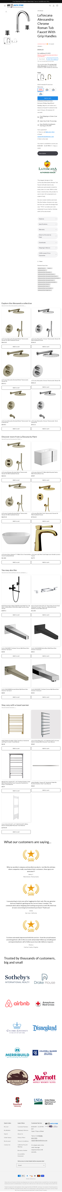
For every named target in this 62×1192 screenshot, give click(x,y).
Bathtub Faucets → (42, 268)
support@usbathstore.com (45, 136)
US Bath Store (33, 1178)
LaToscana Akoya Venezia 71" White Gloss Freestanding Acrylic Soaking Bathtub (16, 555)
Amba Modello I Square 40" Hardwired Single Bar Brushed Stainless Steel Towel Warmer (44, 783)
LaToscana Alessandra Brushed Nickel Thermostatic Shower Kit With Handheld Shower (15, 339)
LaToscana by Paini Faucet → (44, 286)
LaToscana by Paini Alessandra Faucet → (46, 280)
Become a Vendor (22, 1150)
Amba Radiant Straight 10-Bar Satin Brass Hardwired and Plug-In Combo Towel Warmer (15, 741)
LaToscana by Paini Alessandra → (45, 272)
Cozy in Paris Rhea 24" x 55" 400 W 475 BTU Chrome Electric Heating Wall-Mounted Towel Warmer (45, 741)
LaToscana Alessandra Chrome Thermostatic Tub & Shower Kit (44, 421)
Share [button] (40, 261)
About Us (20, 1134)
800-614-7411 (50, 132)
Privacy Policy (21, 1137)
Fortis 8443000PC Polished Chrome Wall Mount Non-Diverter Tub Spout (45, 690)
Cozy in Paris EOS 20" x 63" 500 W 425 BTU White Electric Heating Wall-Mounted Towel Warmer (15, 824)
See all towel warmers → (9, 707)
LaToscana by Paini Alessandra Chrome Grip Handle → (49, 278)
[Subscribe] (43, 1165)
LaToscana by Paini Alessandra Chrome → (46, 274)
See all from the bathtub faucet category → (14, 572)
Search (6, 1134)
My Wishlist (7, 1130)
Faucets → (50, 268)
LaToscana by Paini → (42, 270)
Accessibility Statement (21, 1155)
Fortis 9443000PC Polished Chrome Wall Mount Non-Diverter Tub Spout (15, 649)
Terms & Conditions (23, 1141)
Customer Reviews (23, 1126)
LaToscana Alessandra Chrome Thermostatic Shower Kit (45, 380)
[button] (5, 5)
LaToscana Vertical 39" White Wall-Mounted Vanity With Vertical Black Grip (44, 473)
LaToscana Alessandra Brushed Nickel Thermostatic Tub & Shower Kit (16, 421)
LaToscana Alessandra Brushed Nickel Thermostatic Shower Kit (15, 380)
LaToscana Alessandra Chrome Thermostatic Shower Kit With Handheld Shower (45, 339)
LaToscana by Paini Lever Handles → (45, 288)
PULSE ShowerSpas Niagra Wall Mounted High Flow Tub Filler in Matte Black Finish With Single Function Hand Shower (16, 607)
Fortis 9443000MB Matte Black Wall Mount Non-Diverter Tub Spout (44, 649)
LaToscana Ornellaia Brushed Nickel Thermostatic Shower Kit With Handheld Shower (14, 514)
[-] (40, 90)
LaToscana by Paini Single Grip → (45, 290)
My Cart (6, 1126)
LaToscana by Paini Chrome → (44, 284)
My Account (7, 1141)
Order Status (7, 1137)
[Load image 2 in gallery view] (14, 41)
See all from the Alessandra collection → (14, 305)
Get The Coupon (52, 59)
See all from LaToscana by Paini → (12, 439)
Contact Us (7, 1144)
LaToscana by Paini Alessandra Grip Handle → (47, 282)
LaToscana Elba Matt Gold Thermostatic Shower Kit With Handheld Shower (44, 514)
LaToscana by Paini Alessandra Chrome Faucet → (48, 276)
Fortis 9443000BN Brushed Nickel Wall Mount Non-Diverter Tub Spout (15, 690)
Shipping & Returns (23, 1130)
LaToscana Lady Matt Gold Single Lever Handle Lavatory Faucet (45, 555)
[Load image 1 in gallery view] (7, 41)
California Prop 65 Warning (23, 1145)
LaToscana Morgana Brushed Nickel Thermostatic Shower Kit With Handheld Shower (14, 473)
